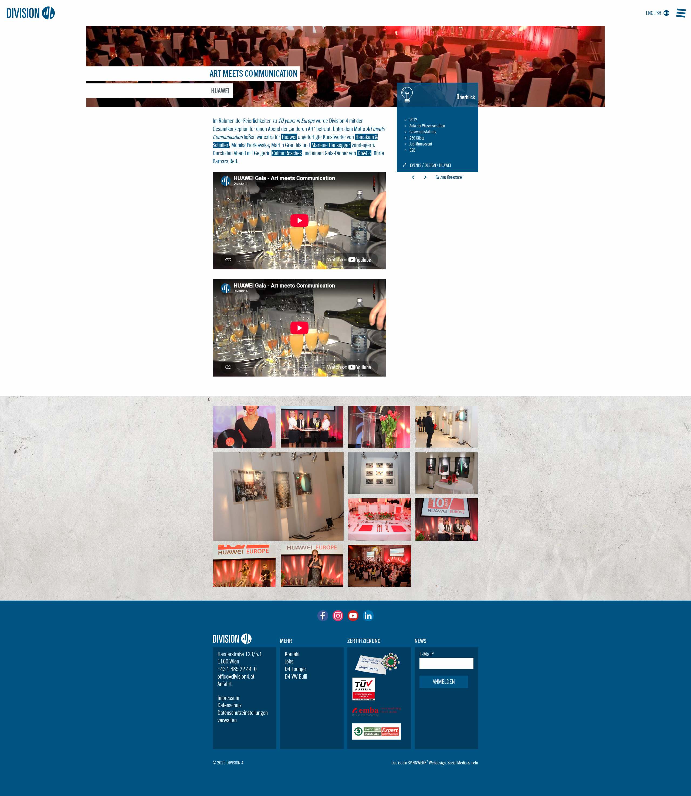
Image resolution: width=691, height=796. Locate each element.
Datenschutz (230, 705)
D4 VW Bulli (296, 676)
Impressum (228, 698)
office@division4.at (236, 676)
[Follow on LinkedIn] (368, 619)
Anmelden (444, 681)
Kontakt (292, 654)
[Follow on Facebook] (322, 619)
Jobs (289, 661)
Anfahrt (225, 683)
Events (415, 165)
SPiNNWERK (417, 762)
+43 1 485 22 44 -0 (237, 669)
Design (430, 165)
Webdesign (437, 762)
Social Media (457, 762)
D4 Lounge (295, 669)
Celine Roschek (287, 153)
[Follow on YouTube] (353, 619)
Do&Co (364, 153)
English (656, 13)
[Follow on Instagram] (338, 619)
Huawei (289, 137)
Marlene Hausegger (330, 145)
